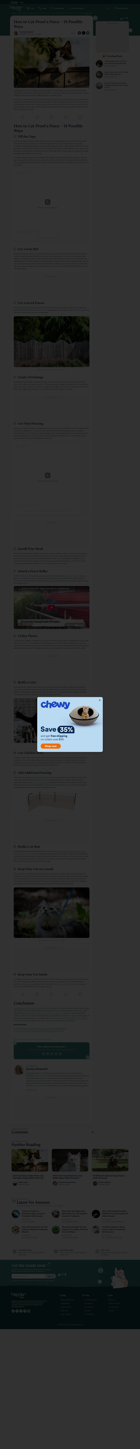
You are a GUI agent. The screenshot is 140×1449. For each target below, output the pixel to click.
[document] (70, 724)
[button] (100, 700)
